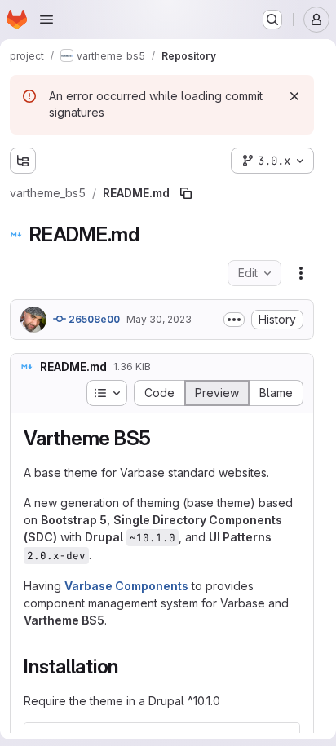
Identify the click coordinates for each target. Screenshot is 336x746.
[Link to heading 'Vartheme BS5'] (161, 438)
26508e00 (93, 319)
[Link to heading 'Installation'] (128, 666)
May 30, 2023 (159, 319)
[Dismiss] (294, 96)
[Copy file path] (186, 193)
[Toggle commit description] (234, 319)
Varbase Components (126, 586)
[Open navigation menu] (46, 20)
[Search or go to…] (272, 19)
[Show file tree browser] (23, 161)
